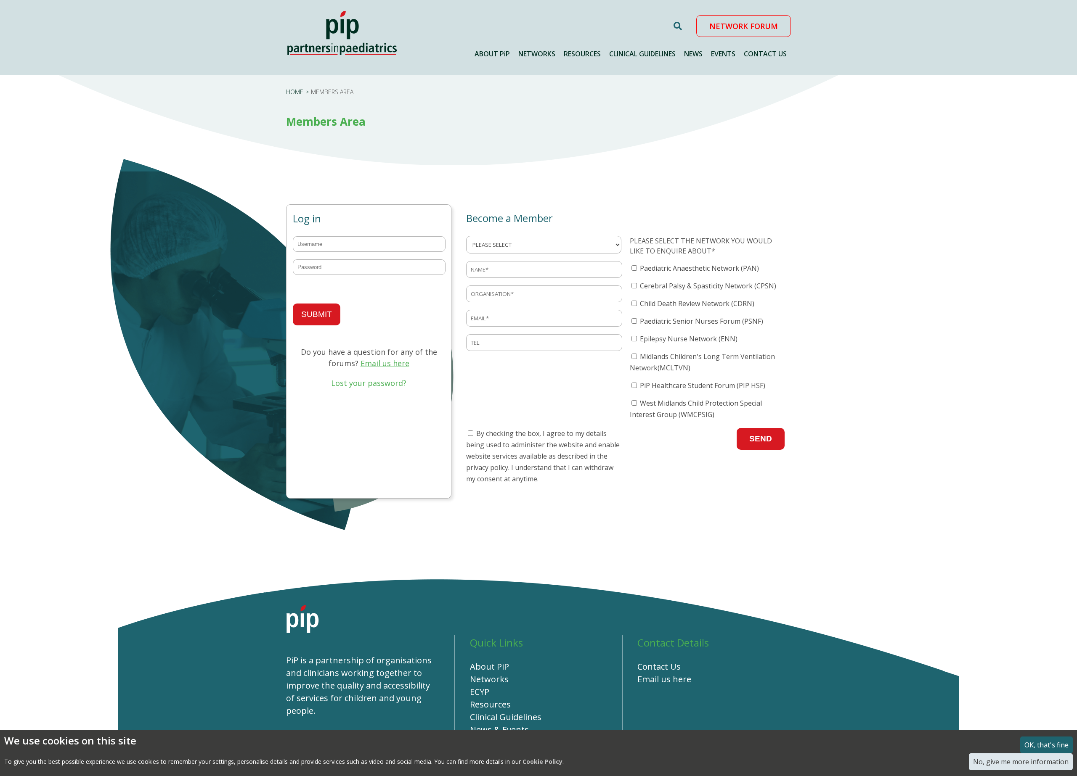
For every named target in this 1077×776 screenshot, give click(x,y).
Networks (489, 679)
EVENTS (723, 53)
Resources (490, 704)
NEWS (693, 53)
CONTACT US (765, 53)
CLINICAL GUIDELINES (642, 53)
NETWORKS (536, 53)
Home (294, 92)
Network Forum (743, 26)
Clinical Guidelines (505, 717)
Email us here (385, 363)
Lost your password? (368, 383)
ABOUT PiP (492, 53)
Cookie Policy (542, 761)
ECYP (479, 691)
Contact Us (659, 666)
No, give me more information (1021, 761)
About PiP (489, 666)
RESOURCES (582, 53)
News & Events (499, 729)
